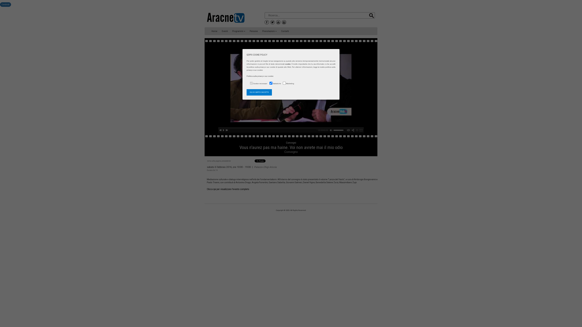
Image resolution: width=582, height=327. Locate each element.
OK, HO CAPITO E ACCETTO (259, 92)
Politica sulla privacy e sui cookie (260, 76)
